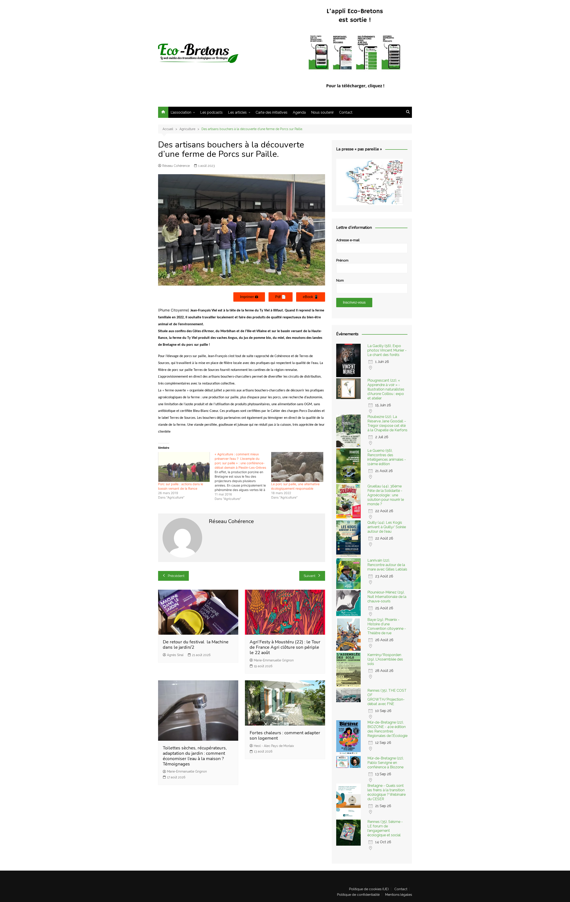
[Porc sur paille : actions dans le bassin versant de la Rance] (184, 467)
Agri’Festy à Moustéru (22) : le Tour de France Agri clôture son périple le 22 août (285, 647)
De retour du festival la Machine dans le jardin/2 (195, 644)
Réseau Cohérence (176, 166)
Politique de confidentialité (358, 894)
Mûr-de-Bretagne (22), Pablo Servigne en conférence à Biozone (385, 762)
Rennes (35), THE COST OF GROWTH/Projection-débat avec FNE (387, 697)
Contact (345, 112)
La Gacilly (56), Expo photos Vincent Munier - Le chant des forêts (387, 350)
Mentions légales (398, 894)
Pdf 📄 (280, 297)
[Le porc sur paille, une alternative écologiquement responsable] (297, 467)
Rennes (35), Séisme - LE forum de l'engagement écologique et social (385, 828)
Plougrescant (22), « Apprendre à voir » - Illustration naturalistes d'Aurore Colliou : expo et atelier (385, 389)
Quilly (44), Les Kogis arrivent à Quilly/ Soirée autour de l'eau (386, 527)
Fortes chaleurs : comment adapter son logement (285, 735)
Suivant (309, 576)
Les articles (237, 112)
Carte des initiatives (271, 112)
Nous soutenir (322, 112)
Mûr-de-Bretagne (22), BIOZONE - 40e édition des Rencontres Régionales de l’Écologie (387, 729)
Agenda (299, 112)
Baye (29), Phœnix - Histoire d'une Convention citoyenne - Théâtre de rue (386, 626)
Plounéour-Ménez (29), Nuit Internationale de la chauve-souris (386, 596)
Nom (340, 280)
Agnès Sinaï (175, 655)
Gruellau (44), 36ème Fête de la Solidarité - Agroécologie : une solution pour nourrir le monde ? (385, 495)
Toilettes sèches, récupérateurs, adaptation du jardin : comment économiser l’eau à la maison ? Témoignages (195, 756)
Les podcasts (211, 112)
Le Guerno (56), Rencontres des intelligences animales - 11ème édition (386, 457)
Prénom (342, 260)
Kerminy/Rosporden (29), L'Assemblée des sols (385, 659)
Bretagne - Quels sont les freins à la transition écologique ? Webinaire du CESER (386, 792)
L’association (181, 112)
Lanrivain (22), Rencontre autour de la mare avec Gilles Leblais (387, 564)
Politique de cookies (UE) (369, 889)
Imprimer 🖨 (249, 297)
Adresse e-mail (348, 240)
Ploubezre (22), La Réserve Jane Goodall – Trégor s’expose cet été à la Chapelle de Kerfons (387, 423)
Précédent (176, 576)
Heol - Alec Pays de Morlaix (274, 746)
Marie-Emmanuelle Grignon (274, 660)
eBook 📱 (310, 297)
